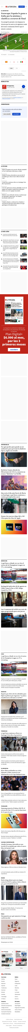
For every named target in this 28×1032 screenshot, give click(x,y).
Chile (2, 654)
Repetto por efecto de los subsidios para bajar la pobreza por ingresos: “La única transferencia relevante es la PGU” (13, 695)
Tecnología (4, 806)
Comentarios (11, 54)
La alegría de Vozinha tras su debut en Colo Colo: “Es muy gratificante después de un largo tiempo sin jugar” (11, 248)
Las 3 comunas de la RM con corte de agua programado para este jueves (14, 610)
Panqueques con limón (7, 942)
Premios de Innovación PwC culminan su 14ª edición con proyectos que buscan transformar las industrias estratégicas (14, 718)
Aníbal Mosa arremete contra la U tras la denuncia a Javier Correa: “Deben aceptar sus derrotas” (14, 801)
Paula (2, 914)
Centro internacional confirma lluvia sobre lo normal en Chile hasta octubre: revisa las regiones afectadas (13, 755)
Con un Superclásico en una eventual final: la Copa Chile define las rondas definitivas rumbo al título (13, 795)
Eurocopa (3, 75)
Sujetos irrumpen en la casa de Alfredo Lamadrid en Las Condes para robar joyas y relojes (14, 170)
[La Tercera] (7, 967)
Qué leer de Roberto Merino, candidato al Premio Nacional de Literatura (13, 937)
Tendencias (4, 731)
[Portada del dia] (14, 323)
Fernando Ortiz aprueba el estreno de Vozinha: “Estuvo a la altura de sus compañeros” (10, 267)
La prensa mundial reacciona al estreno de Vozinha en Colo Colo (10, 235)
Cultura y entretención (7, 842)
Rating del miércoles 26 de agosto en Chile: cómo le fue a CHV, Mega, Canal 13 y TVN (13, 588)
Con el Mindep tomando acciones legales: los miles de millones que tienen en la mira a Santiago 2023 (10, 254)
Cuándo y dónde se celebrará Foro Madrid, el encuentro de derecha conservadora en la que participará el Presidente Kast (13, 204)
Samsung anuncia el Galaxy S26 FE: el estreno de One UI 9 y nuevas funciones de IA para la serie (13, 810)
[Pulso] (21, 966)
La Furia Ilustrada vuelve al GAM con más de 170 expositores (13, 872)
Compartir (4, 54)
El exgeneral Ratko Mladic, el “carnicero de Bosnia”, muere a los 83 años (12, 908)
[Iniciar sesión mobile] (26, 7)
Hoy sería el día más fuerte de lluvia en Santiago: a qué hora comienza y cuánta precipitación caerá (13, 495)
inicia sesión (7, 114)
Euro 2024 (8, 75)
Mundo (3, 878)
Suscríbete (16, 114)
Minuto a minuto (18, 74)
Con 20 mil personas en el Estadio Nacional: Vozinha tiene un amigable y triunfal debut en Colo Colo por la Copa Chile (11, 261)
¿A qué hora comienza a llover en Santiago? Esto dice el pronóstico (14, 183)
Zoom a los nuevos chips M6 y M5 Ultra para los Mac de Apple (12, 517)
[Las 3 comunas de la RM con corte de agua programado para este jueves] (14, 620)
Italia (12, 75)
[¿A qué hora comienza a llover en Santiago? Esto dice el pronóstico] (14, 744)
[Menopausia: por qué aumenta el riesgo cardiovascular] (14, 927)
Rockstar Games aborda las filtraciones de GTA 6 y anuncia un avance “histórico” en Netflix (13, 472)
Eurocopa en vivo (10, 74)
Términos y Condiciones (17, 97)
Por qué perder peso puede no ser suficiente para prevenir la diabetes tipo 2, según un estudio (13, 449)
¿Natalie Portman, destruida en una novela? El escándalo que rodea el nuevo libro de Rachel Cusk (13, 177)
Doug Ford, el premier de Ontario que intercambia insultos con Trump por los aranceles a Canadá (14, 903)
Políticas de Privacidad (6, 98)
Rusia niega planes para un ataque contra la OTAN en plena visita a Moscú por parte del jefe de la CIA (13, 882)
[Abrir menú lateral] (2, 7)
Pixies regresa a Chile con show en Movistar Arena (13, 867)
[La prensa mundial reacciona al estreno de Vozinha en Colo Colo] (23, 236)
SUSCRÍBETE (14, 350)
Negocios (3, 691)
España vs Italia (20, 75)
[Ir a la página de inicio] (11, 6)
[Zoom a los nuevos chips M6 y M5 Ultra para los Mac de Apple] (14, 527)
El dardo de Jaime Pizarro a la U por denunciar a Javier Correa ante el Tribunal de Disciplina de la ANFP (11, 241)
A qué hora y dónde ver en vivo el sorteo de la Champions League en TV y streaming (13, 565)
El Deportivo (4, 10)
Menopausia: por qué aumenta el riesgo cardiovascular (13, 917)
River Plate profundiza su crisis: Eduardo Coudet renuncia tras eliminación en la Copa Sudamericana (13, 772)
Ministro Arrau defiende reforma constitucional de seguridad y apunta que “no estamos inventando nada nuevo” (14, 196)
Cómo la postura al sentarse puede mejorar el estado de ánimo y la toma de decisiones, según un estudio (13, 762)
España (15, 75)
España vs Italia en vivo (6, 76)
